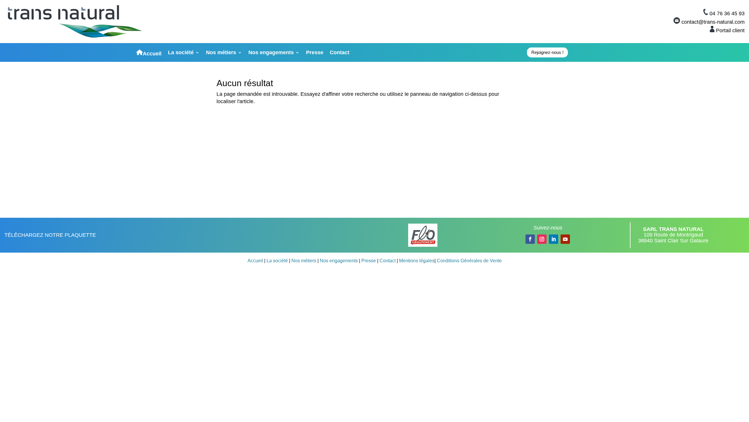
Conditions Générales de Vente (469, 260)
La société (181, 52)
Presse (314, 52)
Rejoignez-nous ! (547, 52)
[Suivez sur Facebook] (530, 239)
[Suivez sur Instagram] (542, 239)
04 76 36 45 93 (727, 13)
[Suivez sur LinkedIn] (553, 239)
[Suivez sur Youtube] (565, 239)
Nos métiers (221, 52)
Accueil (152, 53)
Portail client (730, 30)
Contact (339, 52)
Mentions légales (416, 260)
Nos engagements (271, 52)
